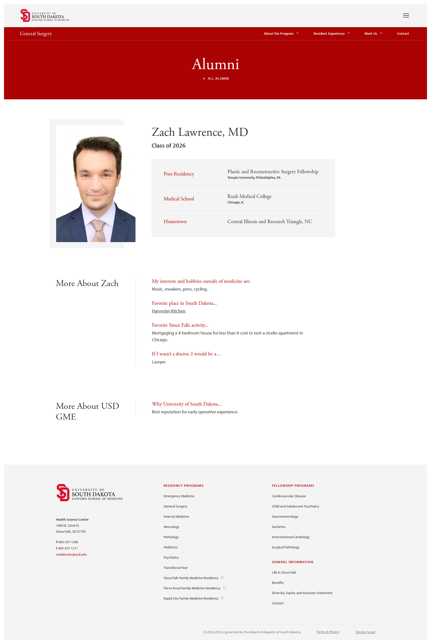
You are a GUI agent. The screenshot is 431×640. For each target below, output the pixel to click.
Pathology (171, 537)
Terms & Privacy (328, 632)
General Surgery (36, 33)
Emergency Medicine (179, 496)
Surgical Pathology (286, 547)
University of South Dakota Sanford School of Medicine (45, 15)
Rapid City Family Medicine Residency (191, 598)
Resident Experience (329, 33)
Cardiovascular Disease (289, 496)
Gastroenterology (285, 516)
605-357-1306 (68, 542)
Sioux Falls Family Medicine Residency (191, 578)
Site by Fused (365, 632)
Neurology (171, 526)
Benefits (278, 582)
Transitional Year (176, 567)
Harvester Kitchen (168, 311)
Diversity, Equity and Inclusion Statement (302, 593)
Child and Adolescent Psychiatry (295, 506)
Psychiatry (171, 557)
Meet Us (371, 33)
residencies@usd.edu (71, 554)
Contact (403, 33)
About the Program (279, 33)
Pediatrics (171, 547)
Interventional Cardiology (291, 537)
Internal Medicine (176, 516)
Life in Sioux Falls (284, 572)
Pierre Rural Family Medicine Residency (192, 588)
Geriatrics (279, 526)
